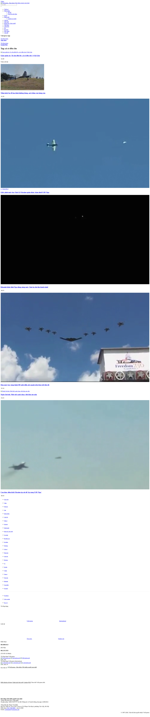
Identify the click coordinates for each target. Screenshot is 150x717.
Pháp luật (6, 17)
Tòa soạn (29, 638)
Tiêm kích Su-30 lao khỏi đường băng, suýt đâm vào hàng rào (23, 93)
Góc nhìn (6, 535)
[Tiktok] (14, 696)
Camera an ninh (12, 18)
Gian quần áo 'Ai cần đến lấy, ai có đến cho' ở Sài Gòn (20, 55)
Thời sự (6, 9)
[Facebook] (58, 682)
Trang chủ (6, 499)
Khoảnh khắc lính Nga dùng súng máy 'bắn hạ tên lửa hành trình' (24, 287)
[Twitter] (85, 682)
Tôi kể (9, 12)
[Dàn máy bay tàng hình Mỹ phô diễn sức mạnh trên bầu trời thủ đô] (75, 381)
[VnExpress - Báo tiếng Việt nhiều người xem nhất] (15, 3)
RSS (29, 682)
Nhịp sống (7, 11)
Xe (5, 28)
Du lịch (6, 29)
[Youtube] (111, 682)
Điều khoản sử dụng (6, 682)
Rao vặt (6, 602)
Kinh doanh (6, 527)
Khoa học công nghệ (10, 23)
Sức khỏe (6, 31)
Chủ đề (6, 33)
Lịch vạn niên (7, 599)
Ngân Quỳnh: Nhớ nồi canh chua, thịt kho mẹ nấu (19, 394)
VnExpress (30, 621)
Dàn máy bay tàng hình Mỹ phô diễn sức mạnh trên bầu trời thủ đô (25, 385)
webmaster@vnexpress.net (12, 709)
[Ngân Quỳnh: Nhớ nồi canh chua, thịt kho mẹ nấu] (15, 391)
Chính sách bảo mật (17, 682)
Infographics (6, 513)
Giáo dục (6, 26)
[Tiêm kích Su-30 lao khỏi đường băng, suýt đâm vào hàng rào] (22, 89)
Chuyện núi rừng (12, 14)
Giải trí (6, 20)
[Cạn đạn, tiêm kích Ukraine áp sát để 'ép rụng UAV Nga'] (75, 489)
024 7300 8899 (11, 708)
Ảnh (5, 510)
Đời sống (6, 560)
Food (5, 15)
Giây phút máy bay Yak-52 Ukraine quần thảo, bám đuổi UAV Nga (25, 192)
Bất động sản (7, 538)
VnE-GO (6, 517)
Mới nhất (6, 581)
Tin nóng (6, 588)
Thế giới (6, 22)
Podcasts (6, 506)
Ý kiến (5, 570)
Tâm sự (5, 574)
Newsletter (6, 595)
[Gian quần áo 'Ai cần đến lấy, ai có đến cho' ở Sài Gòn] (16, 52)
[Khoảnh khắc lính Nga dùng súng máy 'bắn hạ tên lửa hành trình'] (75, 284)
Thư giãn (6, 577)
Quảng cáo (61, 638)
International (62, 621)
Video (2, 1)
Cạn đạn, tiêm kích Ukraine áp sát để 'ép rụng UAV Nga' (21, 492)
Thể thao (6, 25)
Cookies (25, 682)
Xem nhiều (6, 585)
